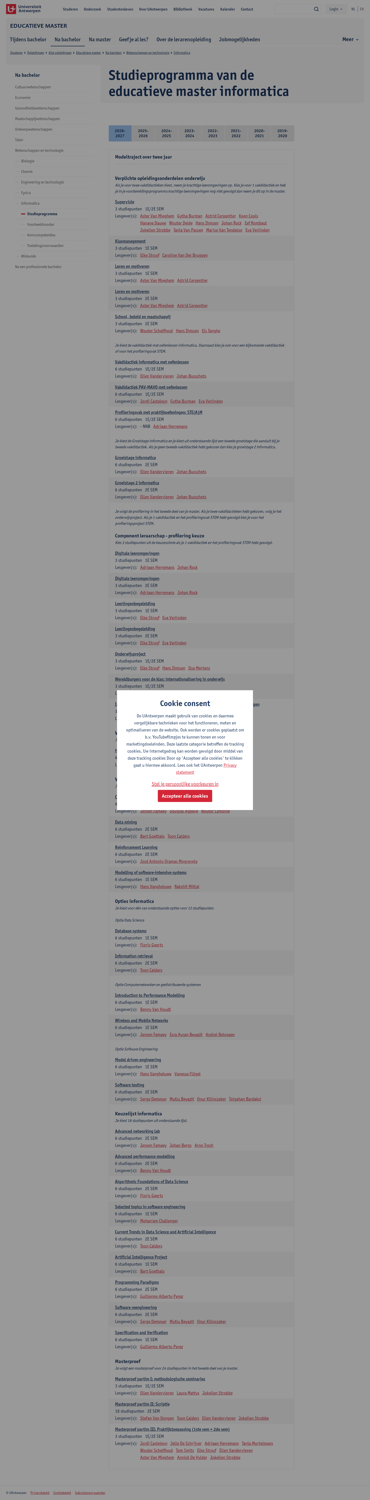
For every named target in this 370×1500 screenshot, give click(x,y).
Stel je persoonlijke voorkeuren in (185, 784)
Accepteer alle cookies (185, 796)
